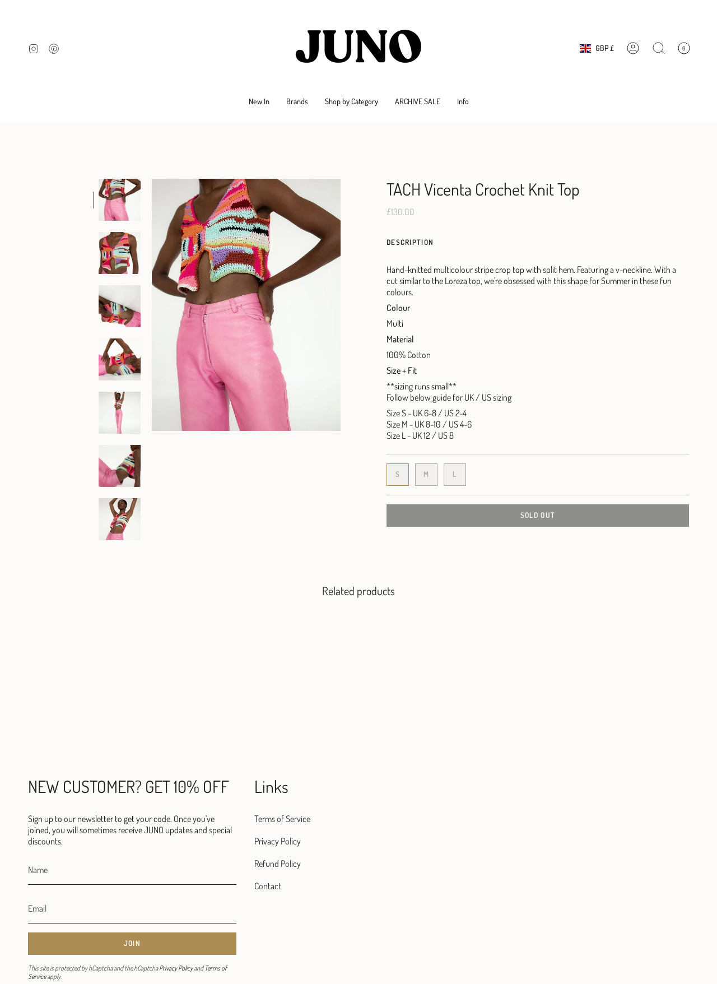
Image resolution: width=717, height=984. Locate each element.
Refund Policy (277, 863)
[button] (297, 102)
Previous (152, 305)
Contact (267, 886)
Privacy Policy (176, 968)
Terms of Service (282, 818)
